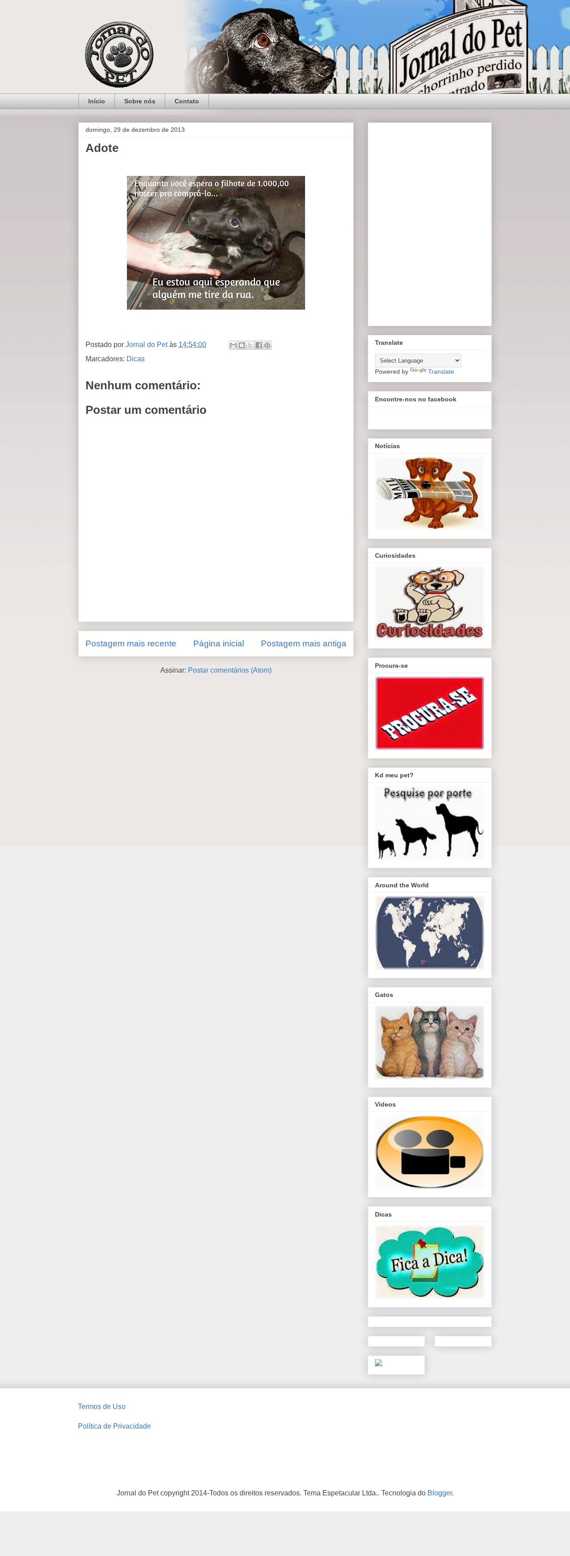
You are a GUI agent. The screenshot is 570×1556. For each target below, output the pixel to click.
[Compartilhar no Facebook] (258, 345)
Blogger (440, 1493)
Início (96, 101)
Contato (187, 101)
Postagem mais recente (131, 643)
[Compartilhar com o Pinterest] (267, 345)
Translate (441, 371)
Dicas (135, 359)
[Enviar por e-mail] (233, 345)
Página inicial (218, 643)
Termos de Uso (102, 1406)
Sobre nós (139, 101)
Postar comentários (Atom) (230, 670)
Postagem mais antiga (303, 643)
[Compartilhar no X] (250, 345)
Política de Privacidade (114, 1426)
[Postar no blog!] (241, 345)
